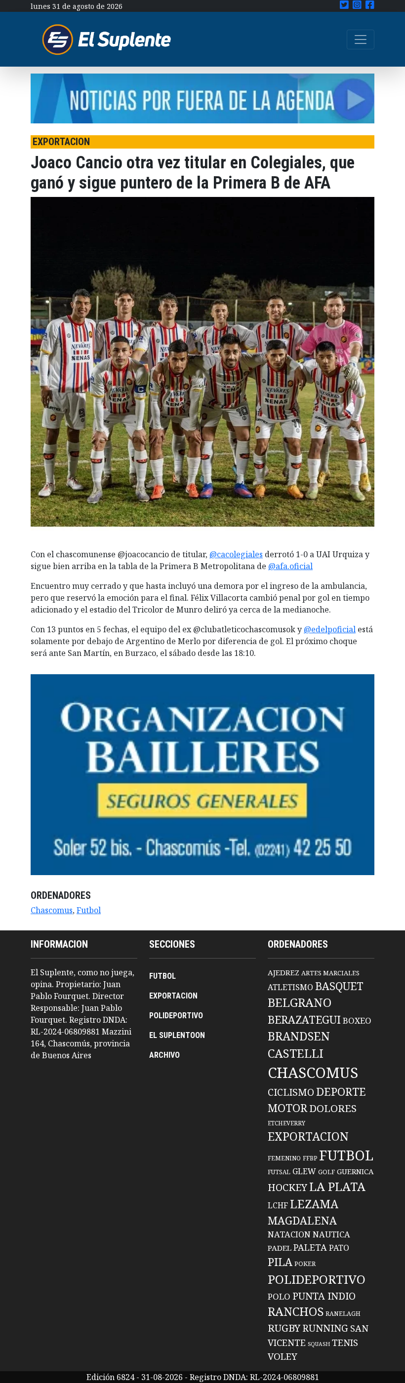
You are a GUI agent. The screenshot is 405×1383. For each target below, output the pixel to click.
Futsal (279, 1172)
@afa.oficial (290, 566)
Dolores (333, 1108)
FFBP (310, 1158)
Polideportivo (316, 1279)
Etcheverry (286, 1123)
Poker (305, 1264)
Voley (282, 1356)
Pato (339, 1247)
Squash (319, 1344)
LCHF (278, 1205)
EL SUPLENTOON (177, 1035)
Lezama (314, 1204)
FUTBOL (162, 976)
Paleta (310, 1247)
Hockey (287, 1187)
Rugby (284, 1328)
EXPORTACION (173, 995)
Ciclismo (291, 1092)
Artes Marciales (330, 972)
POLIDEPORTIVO (176, 1015)
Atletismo (290, 987)
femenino (284, 1158)
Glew (304, 1171)
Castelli (296, 1053)
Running (325, 1328)
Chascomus (52, 910)
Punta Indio (324, 1296)
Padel (279, 1248)
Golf (326, 1172)
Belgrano (299, 1002)
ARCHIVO (164, 1055)
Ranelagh (343, 1313)
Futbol (89, 910)
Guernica (355, 1171)
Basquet (339, 986)
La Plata (337, 1186)
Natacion (289, 1234)
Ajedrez (283, 972)
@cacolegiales (236, 554)
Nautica (331, 1234)
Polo (279, 1296)
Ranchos (296, 1311)
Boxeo (357, 1020)
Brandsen (299, 1036)
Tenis (345, 1342)
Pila (280, 1262)
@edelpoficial (330, 629)
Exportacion (308, 1136)
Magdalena (302, 1220)
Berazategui (304, 1019)
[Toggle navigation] (360, 39)
